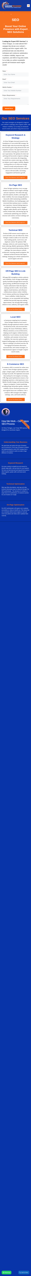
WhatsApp (7, 1272)
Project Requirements (8, 95)
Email (4, 79)
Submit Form (9, 108)
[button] (28, 5)
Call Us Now (24, 1272)
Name (4, 71)
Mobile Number (7, 87)
